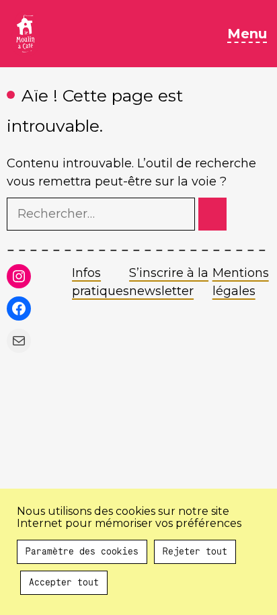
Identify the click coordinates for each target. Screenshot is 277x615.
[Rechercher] (212, 214)
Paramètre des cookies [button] (82, 551)
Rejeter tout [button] (195, 551)
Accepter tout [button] (64, 582)
